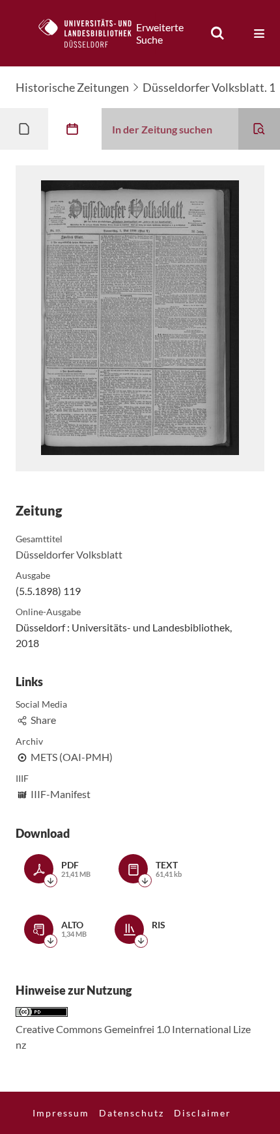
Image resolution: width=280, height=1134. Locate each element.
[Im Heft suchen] (259, 129)
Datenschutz (131, 1112)
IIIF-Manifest (61, 794)
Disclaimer (202, 1112)
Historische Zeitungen (72, 87)
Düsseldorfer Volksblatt (69, 554)
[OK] (217, 33)
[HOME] (92, 33)
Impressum (61, 1112)
